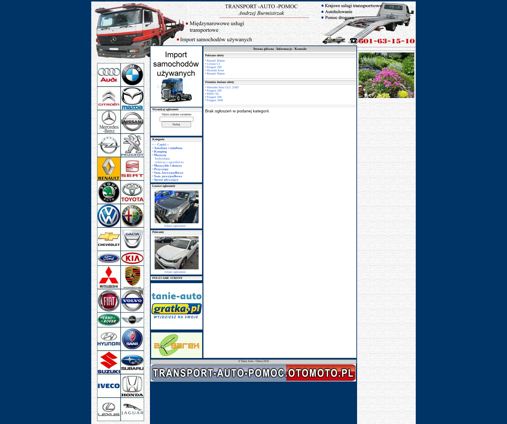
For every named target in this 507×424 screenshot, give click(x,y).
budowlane (162, 158)
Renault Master (216, 60)
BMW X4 (213, 93)
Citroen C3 (213, 63)
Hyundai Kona (215, 70)
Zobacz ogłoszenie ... (176, 225)
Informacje (284, 48)
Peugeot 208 (214, 67)
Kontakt (301, 48)
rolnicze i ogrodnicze (169, 162)
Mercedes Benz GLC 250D (223, 87)
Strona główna (263, 48)
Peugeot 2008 (215, 100)
